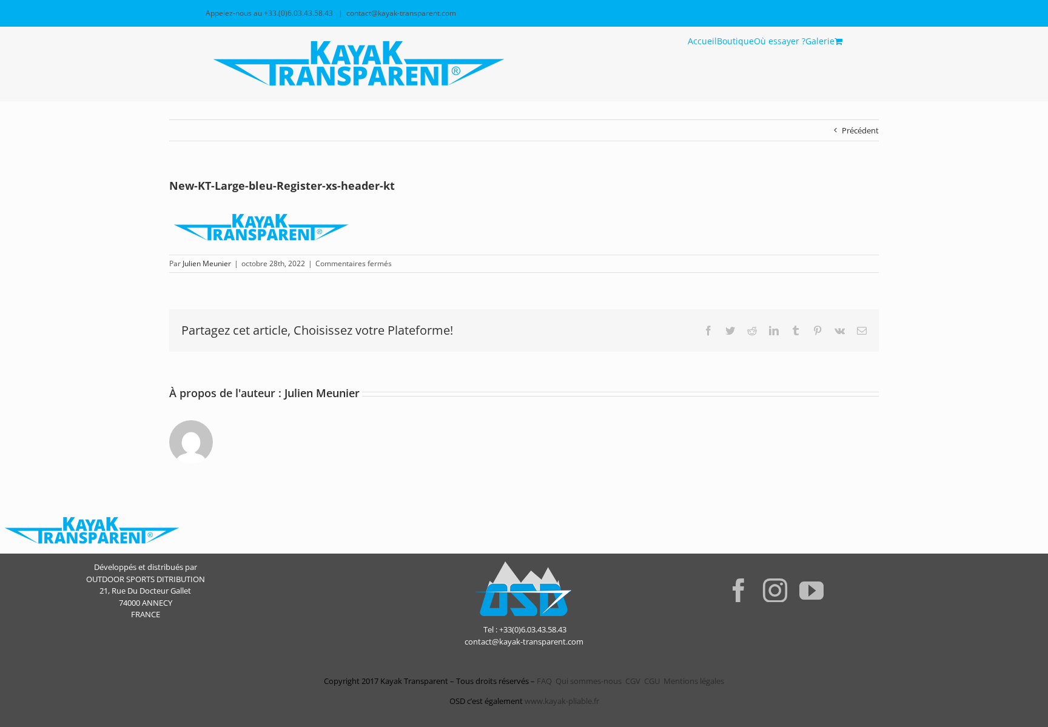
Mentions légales (693, 680)
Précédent (860, 130)
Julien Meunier (207, 263)
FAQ (543, 680)
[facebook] (739, 590)
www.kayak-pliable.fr (562, 700)
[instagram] (775, 590)
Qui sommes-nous (589, 680)
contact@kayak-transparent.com (401, 13)
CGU (652, 680)
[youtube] (811, 590)
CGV (632, 680)
